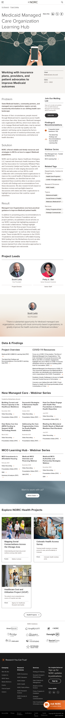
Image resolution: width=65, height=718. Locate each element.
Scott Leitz (17, 279)
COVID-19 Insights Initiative (54, 179)
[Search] (62, 2)
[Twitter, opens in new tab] (58, 692)
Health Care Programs (53, 176)
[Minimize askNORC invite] (63, 702)
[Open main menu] (2, 2)
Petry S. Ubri (48, 279)
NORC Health (50, 187)
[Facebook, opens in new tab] (49, 692)
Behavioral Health (51, 195)
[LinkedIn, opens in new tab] (54, 692)
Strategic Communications (54, 212)
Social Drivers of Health (53, 198)
